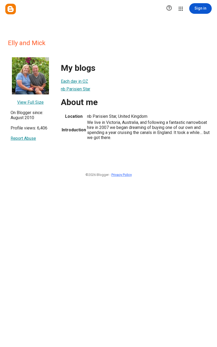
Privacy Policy (121, 175)
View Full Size (30, 102)
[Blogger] (10, 9)
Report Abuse (23, 138)
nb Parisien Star (75, 89)
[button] (169, 8)
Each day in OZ (74, 81)
